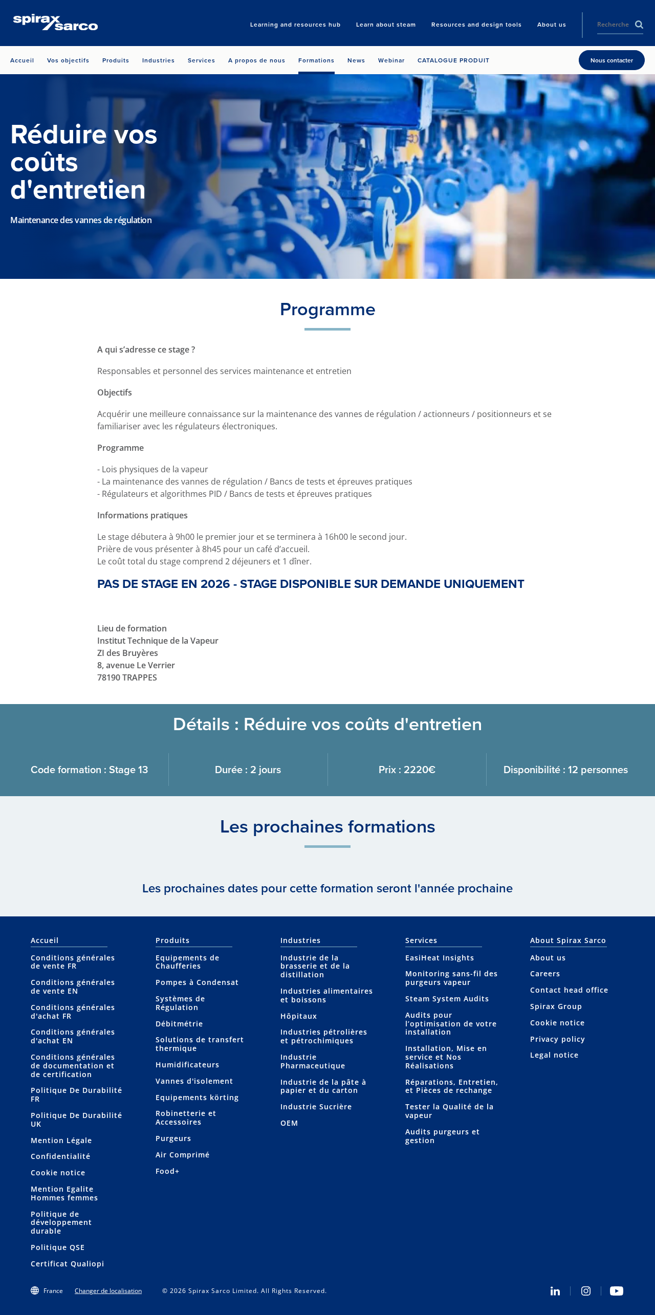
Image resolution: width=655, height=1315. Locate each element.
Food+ (168, 1171)
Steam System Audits (447, 998)
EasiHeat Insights (439, 957)
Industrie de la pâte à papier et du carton (323, 1086)
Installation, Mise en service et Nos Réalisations (446, 1056)
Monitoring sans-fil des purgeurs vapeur (451, 978)
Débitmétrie (179, 1023)
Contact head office (569, 990)
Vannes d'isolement (194, 1081)
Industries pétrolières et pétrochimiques (323, 1036)
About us (548, 957)
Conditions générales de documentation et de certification (73, 1065)
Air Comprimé (183, 1154)
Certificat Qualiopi (67, 1263)
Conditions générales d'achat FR (73, 1011)
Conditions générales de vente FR (73, 962)
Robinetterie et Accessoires (186, 1117)
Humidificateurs (188, 1064)
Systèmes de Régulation (180, 1003)
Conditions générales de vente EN (73, 986)
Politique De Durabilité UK (76, 1119)
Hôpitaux (298, 1016)
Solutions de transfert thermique (200, 1044)
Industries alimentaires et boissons (326, 995)
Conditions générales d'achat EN (73, 1036)
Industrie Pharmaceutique (312, 1061)
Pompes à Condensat (197, 982)
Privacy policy (557, 1039)
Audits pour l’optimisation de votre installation (451, 1023)
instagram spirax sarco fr (586, 1291)
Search (639, 24)
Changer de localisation (108, 1290)
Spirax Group (556, 1006)
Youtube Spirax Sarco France (616, 1291)
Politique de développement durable (61, 1222)
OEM (289, 1123)
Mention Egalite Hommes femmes (64, 1193)
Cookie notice (58, 1172)
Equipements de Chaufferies (188, 962)
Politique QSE (58, 1247)
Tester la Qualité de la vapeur (449, 1111)
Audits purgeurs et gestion (442, 1136)
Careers (545, 973)
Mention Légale (61, 1140)
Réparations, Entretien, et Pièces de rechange (451, 1086)
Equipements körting (197, 1097)
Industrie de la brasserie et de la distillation (315, 966)
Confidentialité (61, 1156)
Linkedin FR (555, 1291)
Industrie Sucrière (316, 1106)
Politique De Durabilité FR (76, 1094)
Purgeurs (173, 1138)
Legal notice (554, 1055)
